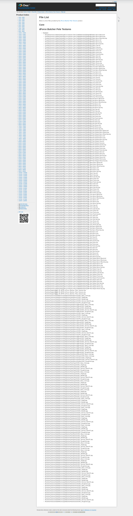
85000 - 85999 (22, 149)
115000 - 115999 (23, 196)
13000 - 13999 (22, 37)
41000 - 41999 (22, 81)
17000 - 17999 (22, 43)
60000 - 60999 (22, 110)
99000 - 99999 (22, 171)
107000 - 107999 (23, 183)
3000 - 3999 (22, 22)
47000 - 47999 (22, 90)
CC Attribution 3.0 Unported (89, 510)
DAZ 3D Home (23, 204)
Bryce (114, 9)
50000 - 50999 (22, 95)
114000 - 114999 (23, 194)
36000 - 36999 (22, 73)
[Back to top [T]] (118, 20)
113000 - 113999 (23, 193)
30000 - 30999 (22, 64)
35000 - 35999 (22, 71)
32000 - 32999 (22, 67)
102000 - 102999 (23, 175)
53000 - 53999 (22, 99)
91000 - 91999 (22, 158)
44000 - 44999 (22, 85)
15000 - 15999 (22, 40)
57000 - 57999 (22, 106)
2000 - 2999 (22, 20)
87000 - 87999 (22, 152)
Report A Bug (23, 208)
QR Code (21, 212)
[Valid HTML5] (66, 512)
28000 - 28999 (22, 61)
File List (63, 12)
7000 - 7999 (22, 28)
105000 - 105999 (23, 180)
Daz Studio (98, 9)
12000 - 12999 (22, 36)
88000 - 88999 (22, 154)
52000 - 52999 (22, 98)
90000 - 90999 (22, 157)
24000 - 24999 (22, 54)
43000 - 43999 (22, 84)
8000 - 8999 (22, 30)
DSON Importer (111, 8)
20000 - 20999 (22, 48)
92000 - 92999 (22, 160)
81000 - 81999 (22, 143)
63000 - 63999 (22, 115)
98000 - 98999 (22, 169)
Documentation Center (26, 8)
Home (25, 12)
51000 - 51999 (22, 96)
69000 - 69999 (22, 124)
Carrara (104, 9)
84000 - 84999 (22, 148)
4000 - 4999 (22, 23)
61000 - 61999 (22, 112)
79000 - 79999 (22, 140)
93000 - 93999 (22, 162)
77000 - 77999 (22, 137)
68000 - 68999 (22, 123)
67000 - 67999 (22, 121)
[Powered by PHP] (59, 512)
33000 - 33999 (22, 68)
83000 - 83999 (22, 146)
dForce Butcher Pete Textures (53, 12)
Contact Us (23, 207)
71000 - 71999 (22, 127)
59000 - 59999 (22, 109)
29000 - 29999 (22, 62)
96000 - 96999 (22, 166)
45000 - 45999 (22, 87)
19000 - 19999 (22, 47)
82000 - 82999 (22, 144)
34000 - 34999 (22, 70)
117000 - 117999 (23, 199)
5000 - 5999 (22, 25)
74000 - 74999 (22, 132)
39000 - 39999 (22, 78)
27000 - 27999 (22, 59)
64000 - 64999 (22, 116)
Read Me (34, 12)
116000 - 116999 (23, 197)
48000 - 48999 (22, 92)
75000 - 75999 (22, 134)
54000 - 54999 (22, 101)
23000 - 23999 (22, 53)
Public (29, 12)
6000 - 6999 (22, 26)
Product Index (41, 12)
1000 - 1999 (22, 19)
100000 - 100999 (23, 172)
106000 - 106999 (23, 182)
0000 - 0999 (22, 17)
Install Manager (103, 8)
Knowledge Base (24, 205)
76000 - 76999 (22, 135)
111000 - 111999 (23, 190)
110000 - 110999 (23, 188)
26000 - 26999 (22, 58)
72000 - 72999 (22, 129)
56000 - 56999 (22, 104)
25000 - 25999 (22, 56)
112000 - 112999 (23, 191)
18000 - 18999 (22, 45)
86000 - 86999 (22, 151)
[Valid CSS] (74, 512)
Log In (115, 1)
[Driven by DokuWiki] (81, 512)
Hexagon (109, 9)
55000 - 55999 (22, 103)
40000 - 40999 (22, 79)
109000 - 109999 (23, 186)
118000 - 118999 (23, 200)
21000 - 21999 (22, 50)
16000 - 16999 (22, 42)
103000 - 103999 (23, 177)
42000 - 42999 (22, 82)
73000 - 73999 (22, 130)
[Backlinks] (118, 17)
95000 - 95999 (22, 165)
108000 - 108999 (23, 185)
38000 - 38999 (22, 76)
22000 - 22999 (22, 51)
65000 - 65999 (22, 118)
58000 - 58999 (22, 107)
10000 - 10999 (22, 33)
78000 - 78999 (22, 138)
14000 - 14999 (22, 39)
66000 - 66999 (22, 120)
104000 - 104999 (23, 179)
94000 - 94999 (22, 163)
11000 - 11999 (22, 34)
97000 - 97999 (22, 168)
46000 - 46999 (22, 89)
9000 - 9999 (22, 31)
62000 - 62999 (22, 113)
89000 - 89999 (22, 155)
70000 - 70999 (22, 126)
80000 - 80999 (22, 141)
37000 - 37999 (22, 75)
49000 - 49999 (22, 93)
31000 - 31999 (22, 65)
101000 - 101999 (23, 174)
